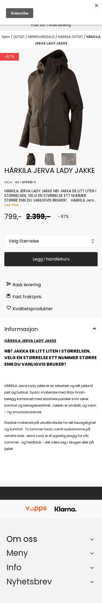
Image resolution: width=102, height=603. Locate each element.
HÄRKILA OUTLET (71, 36)
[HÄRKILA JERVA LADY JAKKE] (51, 99)
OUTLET (19, 36)
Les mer (11, 205)
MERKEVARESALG (41, 36)
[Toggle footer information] (93, 539)
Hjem (6, 36)
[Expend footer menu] (93, 553)
